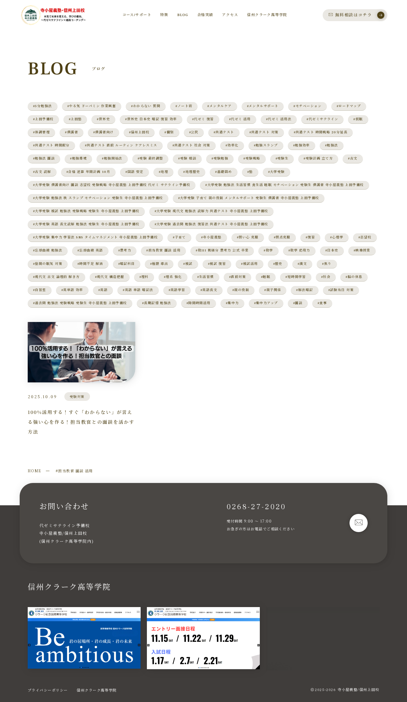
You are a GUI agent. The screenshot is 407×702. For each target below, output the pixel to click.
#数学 (268, 250)
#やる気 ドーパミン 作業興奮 (91, 106)
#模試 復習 (217, 264)
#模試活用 (249, 264)
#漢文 (302, 264)
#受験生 (282, 158)
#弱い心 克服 (248, 237)
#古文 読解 (42, 172)
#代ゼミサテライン (322, 119)
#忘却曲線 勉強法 (47, 250)
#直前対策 (237, 277)
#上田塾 (75, 119)
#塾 (250, 172)
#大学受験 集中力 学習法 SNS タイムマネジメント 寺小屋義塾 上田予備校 (95, 237)
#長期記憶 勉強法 (156, 303)
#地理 (163, 172)
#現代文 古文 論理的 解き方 (56, 277)
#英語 (103, 290)
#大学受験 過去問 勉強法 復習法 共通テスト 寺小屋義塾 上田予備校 (211, 224)
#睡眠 (265, 277)
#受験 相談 (187, 158)
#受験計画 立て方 (318, 158)
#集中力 (232, 303)
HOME (34, 470)
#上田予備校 (43, 119)
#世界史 (103, 119)
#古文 (352, 158)
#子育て (179, 237)
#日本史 (331, 250)
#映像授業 (362, 250)
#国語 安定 (134, 172)
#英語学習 (177, 290)
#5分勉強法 (42, 106)
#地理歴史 (191, 172)
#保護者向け (103, 132)
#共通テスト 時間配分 (51, 145)
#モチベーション (307, 106)
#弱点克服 (282, 237)
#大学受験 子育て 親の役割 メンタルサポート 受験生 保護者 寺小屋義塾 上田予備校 (248, 198)
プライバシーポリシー (48, 689)
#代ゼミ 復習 (203, 119)
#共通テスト (224, 132)
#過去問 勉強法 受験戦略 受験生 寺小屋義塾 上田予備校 (80, 303)
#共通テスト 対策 (264, 132)
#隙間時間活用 (199, 303)
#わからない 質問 (145, 106)
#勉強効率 (301, 145)
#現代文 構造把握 (109, 277)
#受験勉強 (220, 158)
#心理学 (336, 237)
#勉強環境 (78, 158)
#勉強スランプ (266, 145)
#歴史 (277, 264)
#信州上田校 (139, 132)
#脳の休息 (354, 277)
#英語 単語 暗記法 (138, 290)
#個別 (169, 132)
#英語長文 (209, 290)
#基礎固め (223, 172)
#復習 (310, 237)
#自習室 (39, 290)
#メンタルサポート (263, 106)
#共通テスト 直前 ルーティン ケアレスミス (121, 145)
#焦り (326, 264)
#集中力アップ (266, 303)
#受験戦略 (251, 158)
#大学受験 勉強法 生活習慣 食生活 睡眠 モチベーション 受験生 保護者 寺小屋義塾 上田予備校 (284, 185)
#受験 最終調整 (150, 158)
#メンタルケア (219, 106)
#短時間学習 (295, 277)
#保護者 (71, 132)
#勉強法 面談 (44, 158)
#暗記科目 (126, 264)
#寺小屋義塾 (211, 237)
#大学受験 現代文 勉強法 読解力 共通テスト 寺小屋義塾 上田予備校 (211, 211)
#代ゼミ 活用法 (279, 119)
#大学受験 (276, 172)
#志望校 (365, 237)
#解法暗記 (304, 290)
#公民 (193, 132)
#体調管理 (41, 132)
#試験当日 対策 (341, 290)
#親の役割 (240, 290)
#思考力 (124, 250)
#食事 (322, 303)
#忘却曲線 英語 (90, 250)
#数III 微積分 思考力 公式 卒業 (222, 250)
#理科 (144, 277)
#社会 (325, 277)
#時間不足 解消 (90, 264)
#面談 (297, 303)
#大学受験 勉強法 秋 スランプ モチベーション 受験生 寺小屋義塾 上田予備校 (98, 198)
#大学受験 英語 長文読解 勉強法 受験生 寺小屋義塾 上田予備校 (86, 224)
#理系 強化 (173, 277)
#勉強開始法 (112, 158)
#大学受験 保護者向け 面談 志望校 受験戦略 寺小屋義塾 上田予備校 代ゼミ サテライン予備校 (111, 185)
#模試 (187, 264)
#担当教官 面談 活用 (163, 250)
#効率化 (232, 145)
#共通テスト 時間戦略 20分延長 (320, 132)
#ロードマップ (349, 106)
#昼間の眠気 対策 (47, 264)
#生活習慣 (205, 277)
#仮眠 (358, 119)
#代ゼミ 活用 (240, 119)
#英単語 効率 (72, 290)
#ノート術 (183, 106)
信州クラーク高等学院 (96, 689)
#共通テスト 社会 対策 (191, 145)
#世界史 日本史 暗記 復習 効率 (151, 119)
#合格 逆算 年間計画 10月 (88, 172)
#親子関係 (272, 290)
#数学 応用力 (299, 250)
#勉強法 (331, 145)
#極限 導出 (159, 264)
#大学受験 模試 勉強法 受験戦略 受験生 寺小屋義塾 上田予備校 (86, 211)
